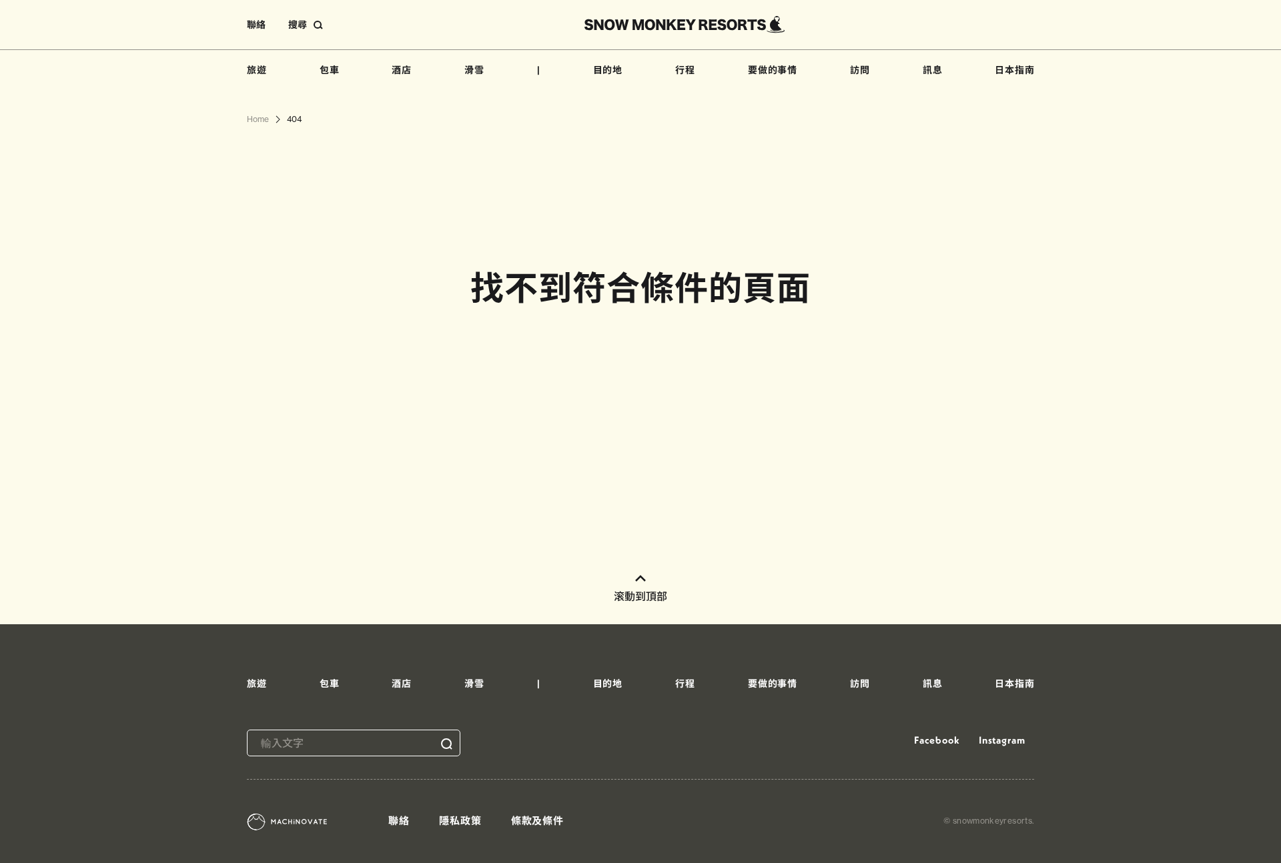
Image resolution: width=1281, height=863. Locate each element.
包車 (330, 70)
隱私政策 (460, 820)
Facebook (936, 740)
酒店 (402, 70)
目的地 (608, 70)
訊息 (933, 70)
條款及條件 (537, 820)
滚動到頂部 (640, 596)
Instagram (1002, 740)
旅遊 (257, 70)
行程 (685, 70)
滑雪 (474, 70)
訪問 (860, 70)
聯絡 (256, 25)
